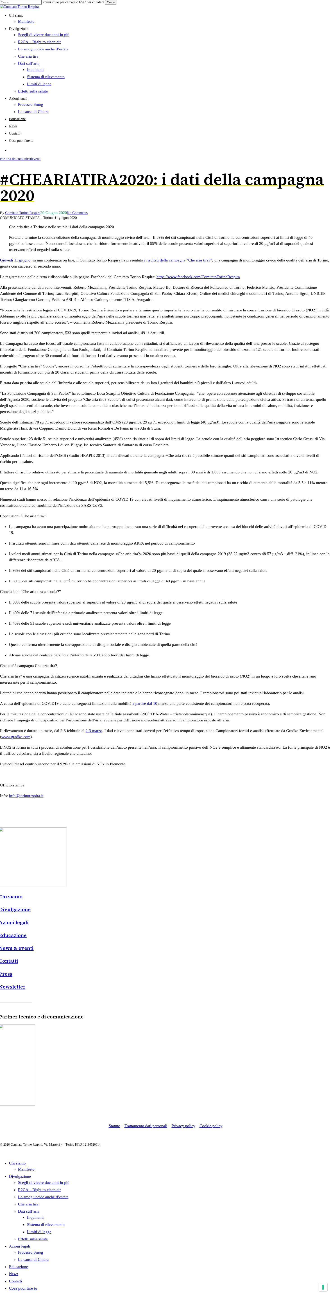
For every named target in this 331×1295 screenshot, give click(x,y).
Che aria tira (28, 1204)
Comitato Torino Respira (22, 213)
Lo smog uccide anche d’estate (43, 1197)
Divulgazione (20, 1176)
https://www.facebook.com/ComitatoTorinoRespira (198, 277)
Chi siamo (17, 1163)
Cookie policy (211, 1126)
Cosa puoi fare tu (23, 1288)
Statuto (114, 1126)
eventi (36, 159)
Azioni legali (19, 1246)
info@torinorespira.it (26, 795)
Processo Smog (30, 1252)
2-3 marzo (94, 730)
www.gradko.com (15, 736)
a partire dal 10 (144, 703)
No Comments (77, 213)
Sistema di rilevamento (46, 1224)
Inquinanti (35, 1217)
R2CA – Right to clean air (39, 1189)
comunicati (24, 159)
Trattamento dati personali (146, 1126)
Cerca (111, 2)
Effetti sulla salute (33, 1239)
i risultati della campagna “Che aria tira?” (177, 260)
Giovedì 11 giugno (15, 260)
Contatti (15, 1281)
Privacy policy (183, 1126)
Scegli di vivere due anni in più (43, 1182)
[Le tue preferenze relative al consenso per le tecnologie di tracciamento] (323, 1287)
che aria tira (8, 159)
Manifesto (26, 1169)
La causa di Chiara (33, 1259)
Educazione (18, 1266)
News (13, 1274)
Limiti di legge (39, 1232)
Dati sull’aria (28, 1211)
